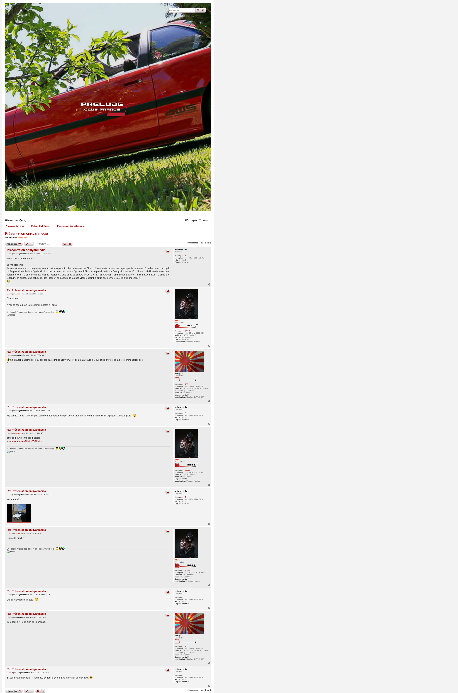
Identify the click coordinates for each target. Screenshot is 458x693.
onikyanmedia (181, 250)
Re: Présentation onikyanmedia (26, 290)
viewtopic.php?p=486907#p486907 (24, 441)
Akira (177, 320)
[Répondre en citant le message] (167, 251)
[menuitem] (22, 220)
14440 (187, 331)
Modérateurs (23, 237)
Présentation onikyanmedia (26, 233)
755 (186, 384)
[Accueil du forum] (108, 109)
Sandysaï (179, 374)
